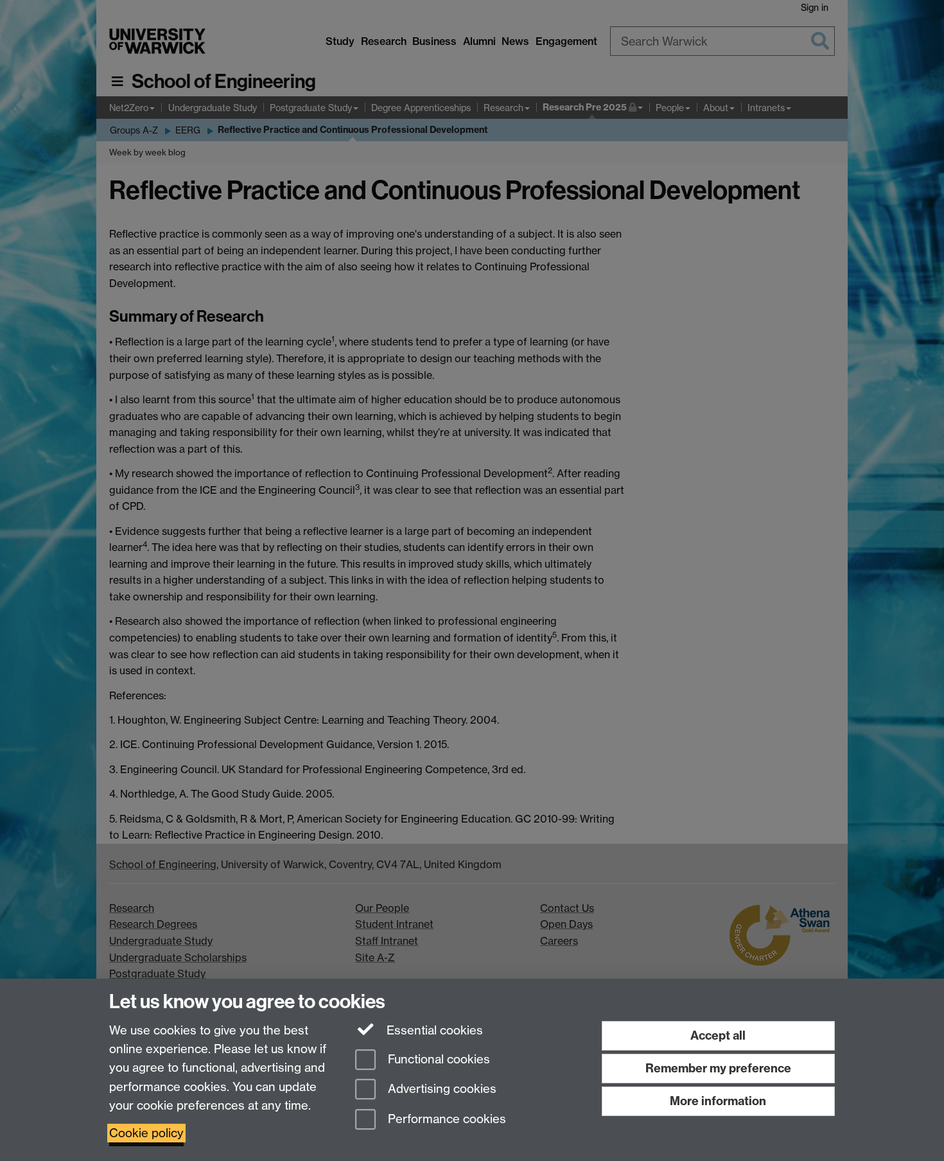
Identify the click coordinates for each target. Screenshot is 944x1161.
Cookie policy (146, 1133)
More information (718, 1101)
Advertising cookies (440, 1089)
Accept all (718, 1035)
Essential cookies (433, 1030)
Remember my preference (718, 1068)
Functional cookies (437, 1059)
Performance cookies (445, 1119)
